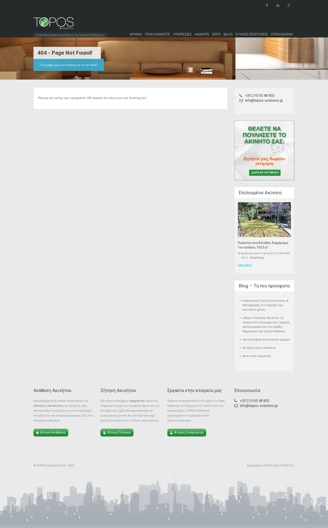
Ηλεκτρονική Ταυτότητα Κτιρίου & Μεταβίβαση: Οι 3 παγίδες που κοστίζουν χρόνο (266, 305)
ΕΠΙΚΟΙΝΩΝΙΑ (282, 34)
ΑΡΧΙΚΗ (136, 34)
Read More (257, 257)
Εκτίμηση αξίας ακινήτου (259, 347)
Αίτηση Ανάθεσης (53, 432)
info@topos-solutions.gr (264, 100)
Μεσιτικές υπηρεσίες (257, 356)
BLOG (228, 34)
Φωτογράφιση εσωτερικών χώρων (266, 339)
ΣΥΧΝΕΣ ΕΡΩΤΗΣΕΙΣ (252, 34)
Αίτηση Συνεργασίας (189, 432)
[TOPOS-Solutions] (53, 24)
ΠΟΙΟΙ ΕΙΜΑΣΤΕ (157, 34)
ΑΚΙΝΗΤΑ (202, 34)
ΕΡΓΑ (216, 34)
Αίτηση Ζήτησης (119, 432)
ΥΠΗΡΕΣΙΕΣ (182, 34)
